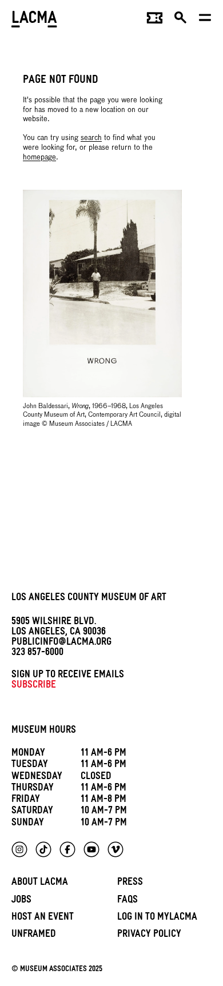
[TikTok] (43, 849)
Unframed (33, 935)
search (91, 138)
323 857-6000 (37, 653)
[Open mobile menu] (205, 20)
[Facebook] (67, 849)
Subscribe (33, 686)
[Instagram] (19, 849)
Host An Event (42, 918)
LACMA (34, 20)
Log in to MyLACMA (157, 918)
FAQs (127, 901)
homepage (39, 157)
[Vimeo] (115, 849)
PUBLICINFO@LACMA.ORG (61, 643)
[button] (181, 20)
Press (130, 883)
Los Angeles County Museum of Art (88, 598)
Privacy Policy (149, 935)
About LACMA (39, 883)
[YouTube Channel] (91, 849)
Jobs (21, 901)
